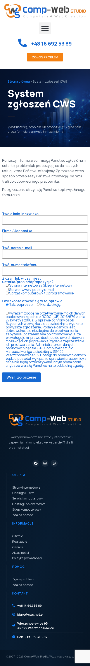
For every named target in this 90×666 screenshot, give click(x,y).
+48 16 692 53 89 (51, 43)
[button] (45, 28)
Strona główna (19, 81)
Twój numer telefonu (19, 265)
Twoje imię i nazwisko (20, 214)
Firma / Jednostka (17, 231)
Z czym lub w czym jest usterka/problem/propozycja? (38, 286)
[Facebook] (35, 463)
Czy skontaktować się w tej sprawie (32, 303)
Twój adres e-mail (17, 248)
